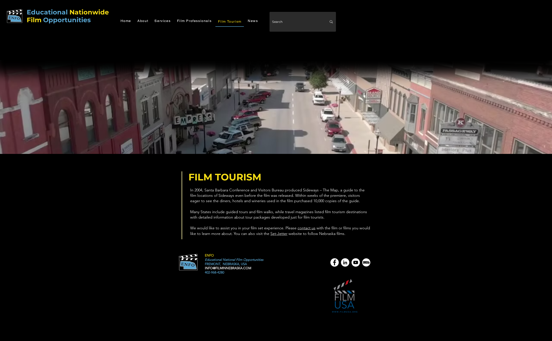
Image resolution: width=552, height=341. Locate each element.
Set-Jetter (278, 233)
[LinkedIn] (345, 262)
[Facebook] (334, 262)
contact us (306, 228)
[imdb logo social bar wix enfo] (366, 262)
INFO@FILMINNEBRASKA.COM (228, 268)
